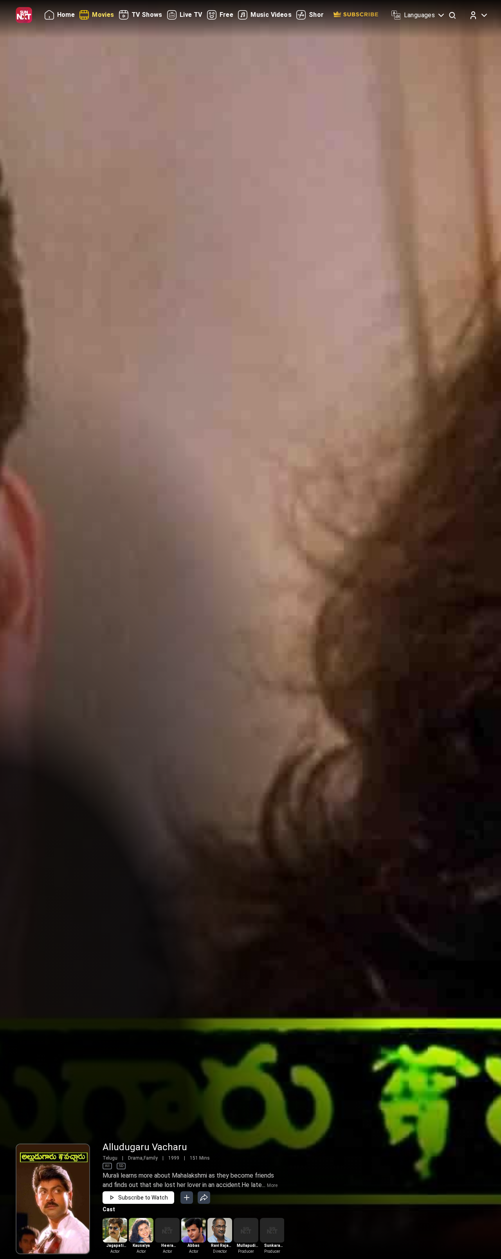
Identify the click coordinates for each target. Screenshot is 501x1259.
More (272, 1185)
